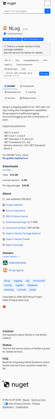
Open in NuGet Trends (18, 239)
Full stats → (8, 170)
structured (39, 280)
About (26, 399)
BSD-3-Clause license (17, 216)
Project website (14, 204)
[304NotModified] (5, 262)
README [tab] (11, 86)
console (21, 289)
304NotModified (17, 262)
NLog (7, 280)
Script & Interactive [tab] (24, 64)
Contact (8, 331)
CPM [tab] (45, 60)
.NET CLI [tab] (7, 60)
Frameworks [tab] (28, 86)
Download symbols (16, 227)
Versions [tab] (11, 98)
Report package (14, 244)
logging (18, 280)
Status (7, 345)
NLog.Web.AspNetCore (15, 158)
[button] (44, 74)
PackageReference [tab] (31, 60)
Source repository (15, 210)
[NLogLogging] (5, 270)
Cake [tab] (24, 69)
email (33, 289)
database (32, 285)
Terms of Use (38, 399)
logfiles (20, 285)
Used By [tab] (32, 92)
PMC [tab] (17, 60)
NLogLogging (16, 270)
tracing (8, 285)
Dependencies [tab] (14, 92)
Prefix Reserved (14, 33)
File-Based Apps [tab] (10, 69)
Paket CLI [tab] (8, 64)
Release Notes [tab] (29, 98)
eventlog (9, 289)
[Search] (47, 11)
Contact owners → (11, 256)
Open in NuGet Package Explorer (23, 233)
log (27, 280)
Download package (16, 222)
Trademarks (22, 407)
